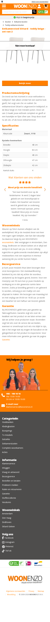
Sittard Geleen (8, 526)
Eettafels (6, 439)
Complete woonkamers (12, 448)
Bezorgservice (8, 476)
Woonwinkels (11, 510)
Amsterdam (7, 513)
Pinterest (9, 546)
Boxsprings (7, 430)
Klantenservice (8, 463)
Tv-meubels (7, 435)
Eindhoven (6, 522)
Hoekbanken (7, 422)
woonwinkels (8, 242)
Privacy (31, 591)
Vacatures (6, 502)
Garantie (6, 339)
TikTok (8, 550)
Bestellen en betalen (11, 480)
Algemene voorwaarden (15, 591)
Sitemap (41, 591)
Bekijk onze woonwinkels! (40, 2)
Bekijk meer (25, 83)
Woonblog (11, 594)
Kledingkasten (8, 426)
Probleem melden (10, 485)
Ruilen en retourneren (12, 489)
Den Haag (6, 518)
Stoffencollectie (9, 498)
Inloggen (6, 467)
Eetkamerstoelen (9, 443)
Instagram (9, 542)
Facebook (9, 537)
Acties (5, 452)
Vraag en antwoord (10, 472)
